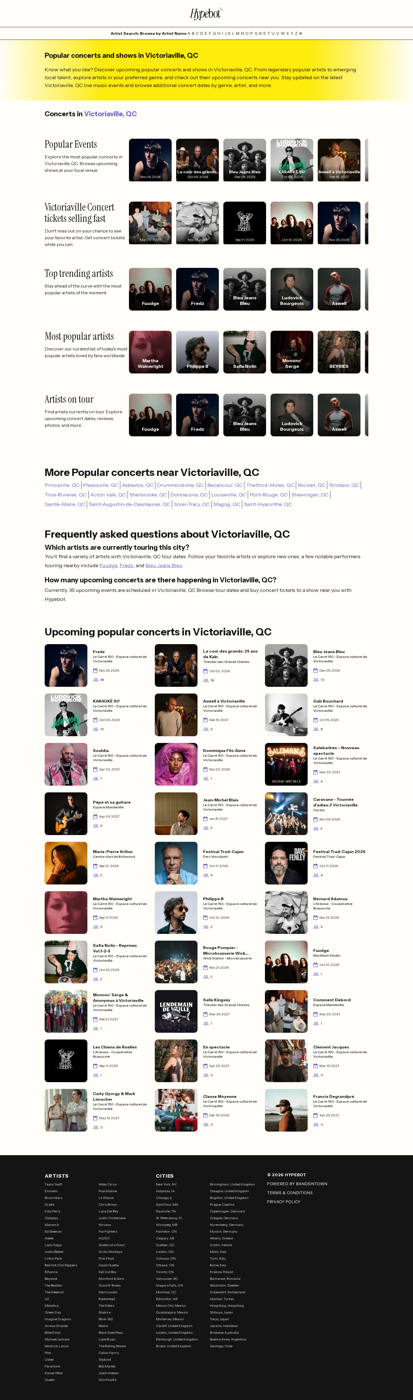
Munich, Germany (223, 1231)
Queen (50, 1380)
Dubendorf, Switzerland (227, 1292)
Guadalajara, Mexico (172, 1312)
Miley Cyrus (108, 1184)
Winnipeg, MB (166, 1225)
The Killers (106, 1305)
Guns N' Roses (110, 1285)
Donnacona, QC (189, 495)
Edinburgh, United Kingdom (177, 1339)
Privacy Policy (284, 1201)
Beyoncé (51, 1278)
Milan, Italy (218, 1251)
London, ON (165, 1251)
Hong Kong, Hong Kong (227, 1305)
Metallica (52, 1305)
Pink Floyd (106, 1258)
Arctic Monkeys (110, 1251)
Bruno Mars (53, 1198)
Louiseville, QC (228, 495)
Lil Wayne (106, 1198)
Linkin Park (53, 1258)
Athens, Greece (221, 1238)
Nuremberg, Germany (227, 1225)
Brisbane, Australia (224, 1332)
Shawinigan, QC (309, 495)
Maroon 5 (52, 1225)
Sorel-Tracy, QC (192, 504)
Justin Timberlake (112, 1218)
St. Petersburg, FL (169, 1218)
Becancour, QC (224, 485)
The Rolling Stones (112, 1346)
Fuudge (108, 565)
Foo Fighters (108, 1231)
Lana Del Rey (108, 1211)
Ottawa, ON (165, 1265)
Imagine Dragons (58, 1319)
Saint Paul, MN (167, 1204)
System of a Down (112, 1245)
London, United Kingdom (174, 1332)
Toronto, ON (165, 1272)
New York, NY (166, 1184)
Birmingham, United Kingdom (232, 1184)
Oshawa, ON (166, 1258)
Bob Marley (107, 1366)
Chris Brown (108, 1204)
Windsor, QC (344, 485)
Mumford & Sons (111, 1278)
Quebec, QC (165, 1245)
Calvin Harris (109, 1353)
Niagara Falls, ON (169, 1285)
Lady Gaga (53, 1245)
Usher (49, 1359)
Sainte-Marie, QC (65, 504)
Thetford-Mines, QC (270, 485)
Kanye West (54, 1373)
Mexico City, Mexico (171, 1305)
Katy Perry (52, 1211)
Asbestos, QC (137, 485)
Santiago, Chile (221, 1346)
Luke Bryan (107, 1339)
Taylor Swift (53, 1184)
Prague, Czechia (222, 1204)
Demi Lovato (108, 1292)
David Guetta (109, 1265)
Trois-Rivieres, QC (66, 495)
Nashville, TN (166, 1211)
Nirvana (105, 1225)
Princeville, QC (62, 485)
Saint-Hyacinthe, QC (268, 504)
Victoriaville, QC (110, 114)
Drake (49, 1204)
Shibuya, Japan (221, 1312)
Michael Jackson (57, 1339)
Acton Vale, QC (108, 495)
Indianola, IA (165, 1191)
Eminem (51, 1191)
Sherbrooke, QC (148, 495)
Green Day (53, 1312)
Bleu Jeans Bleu (164, 565)
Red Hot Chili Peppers (61, 1265)
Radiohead (107, 1299)
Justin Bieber (54, 1251)
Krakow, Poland (221, 1272)
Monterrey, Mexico (170, 1319)
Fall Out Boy (107, 1272)
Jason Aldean (109, 1373)
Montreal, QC (166, 1292)
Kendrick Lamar (57, 1346)
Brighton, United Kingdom (229, 1198)
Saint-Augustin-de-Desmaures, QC (129, 504)
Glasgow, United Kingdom (229, 1191)
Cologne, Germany (224, 1218)
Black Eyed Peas (111, 1332)
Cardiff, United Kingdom (174, 1326)
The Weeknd (54, 1292)
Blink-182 (106, 1319)
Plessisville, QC (100, 485)
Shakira (105, 1312)
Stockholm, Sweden (224, 1285)
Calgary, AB (165, 1238)
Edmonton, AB (166, 1299)
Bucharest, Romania (225, 1278)
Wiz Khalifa (107, 1380)
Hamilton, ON (166, 1231)
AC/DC (104, 1238)
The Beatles (53, 1285)
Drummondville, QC (180, 485)
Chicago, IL (164, 1198)
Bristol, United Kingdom (173, 1346)
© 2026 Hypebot (287, 1174)
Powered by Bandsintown (297, 1183)
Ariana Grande (56, 1326)
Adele (49, 1238)
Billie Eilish (53, 1332)
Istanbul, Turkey (222, 1299)
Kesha (103, 1326)
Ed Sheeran (53, 1231)
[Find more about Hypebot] (206, 13)
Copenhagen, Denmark (227, 1211)
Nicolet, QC (311, 485)
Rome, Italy (218, 1265)
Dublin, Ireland (221, 1245)
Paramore (52, 1366)
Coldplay (51, 1218)
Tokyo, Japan (219, 1319)
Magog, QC (227, 504)
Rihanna (51, 1272)
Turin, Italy (218, 1258)
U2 (47, 1299)
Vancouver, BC (167, 1278)
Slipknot (105, 1359)
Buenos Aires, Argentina (228, 1339)
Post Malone (108, 1191)
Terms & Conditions (290, 1192)
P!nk (48, 1353)
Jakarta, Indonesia (224, 1326)
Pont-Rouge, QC (269, 495)
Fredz (126, 565)
